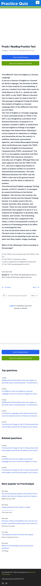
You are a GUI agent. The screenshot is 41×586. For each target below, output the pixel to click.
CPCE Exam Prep (7, 512)
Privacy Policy (6, 574)
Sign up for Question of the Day (20, 63)
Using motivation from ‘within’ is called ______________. (16, 508)
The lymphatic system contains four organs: (17, 534)
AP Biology (5, 551)
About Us (31, 572)
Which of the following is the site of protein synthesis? (17, 547)
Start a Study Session (20, 57)
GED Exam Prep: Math (8, 526)
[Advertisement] (20, 26)
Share (33, 296)
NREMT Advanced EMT (8, 499)
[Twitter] (6, 583)
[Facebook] (3, 583)
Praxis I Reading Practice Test (19, 46)
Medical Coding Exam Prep (10, 537)
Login (11, 306)
